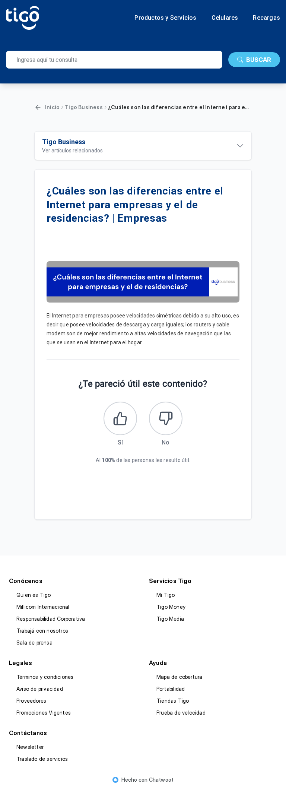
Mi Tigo (165, 595)
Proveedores (31, 700)
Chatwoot (161, 779)
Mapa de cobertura (179, 677)
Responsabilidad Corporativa (50, 619)
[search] (114, 59)
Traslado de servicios (42, 759)
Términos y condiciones (44, 677)
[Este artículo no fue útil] (165, 418)
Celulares (225, 18)
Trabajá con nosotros (42, 630)
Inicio (52, 107)
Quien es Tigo (33, 595)
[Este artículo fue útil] (120, 418)
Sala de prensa (34, 642)
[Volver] (38, 107)
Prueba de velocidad (181, 712)
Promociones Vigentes (43, 712)
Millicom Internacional (42, 607)
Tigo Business (84, 107)
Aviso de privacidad (39, 689)
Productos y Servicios (165, 18)
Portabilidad (170, 689)
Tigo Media (170, 619)
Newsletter (30, 747)
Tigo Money (170, 607)
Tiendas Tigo (172, 700)
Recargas (266, 18)
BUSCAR (258, 59)
